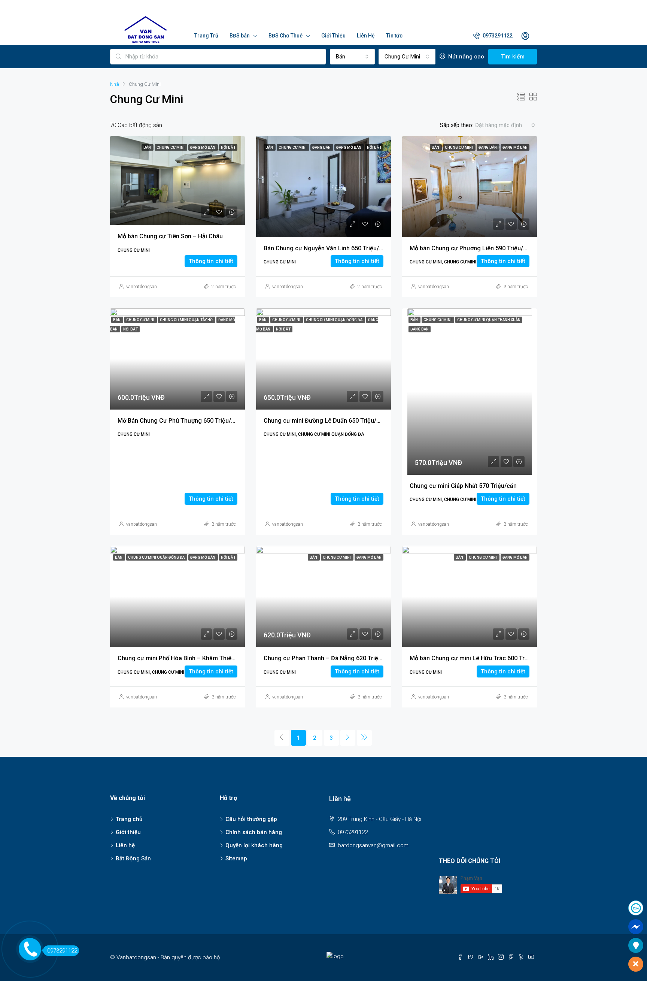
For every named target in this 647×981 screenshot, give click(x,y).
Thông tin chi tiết (211, 261)
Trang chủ (129, 819)
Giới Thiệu (333, 36)
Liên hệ (125, 845)
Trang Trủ (206, 36)
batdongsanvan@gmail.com (373, 845)
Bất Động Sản (133, 858)
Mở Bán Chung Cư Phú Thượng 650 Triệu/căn (179, 420)
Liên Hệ (366, 36)
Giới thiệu (128, 832)
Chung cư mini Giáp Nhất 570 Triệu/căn (463, 485)
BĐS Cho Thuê (285, 36)
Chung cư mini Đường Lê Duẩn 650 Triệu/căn (325, 420)
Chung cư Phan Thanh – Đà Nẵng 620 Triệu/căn (329, 658)
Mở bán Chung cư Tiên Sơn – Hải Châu (170, 236)
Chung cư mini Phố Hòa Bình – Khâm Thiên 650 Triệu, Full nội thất (207, 658)
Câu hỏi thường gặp (251, 819)
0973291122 (497, 36)
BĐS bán (240, 36)
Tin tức (394, 36)
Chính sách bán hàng (253, 832)
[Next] (347, 738)
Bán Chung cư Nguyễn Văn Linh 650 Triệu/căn (326, 248)
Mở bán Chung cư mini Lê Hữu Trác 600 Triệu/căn (477, 658)
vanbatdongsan (141, 286)
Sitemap (236, 858)
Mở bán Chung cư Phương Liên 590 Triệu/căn (471, 248)
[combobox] (505, 125)
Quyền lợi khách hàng (254, 845)
